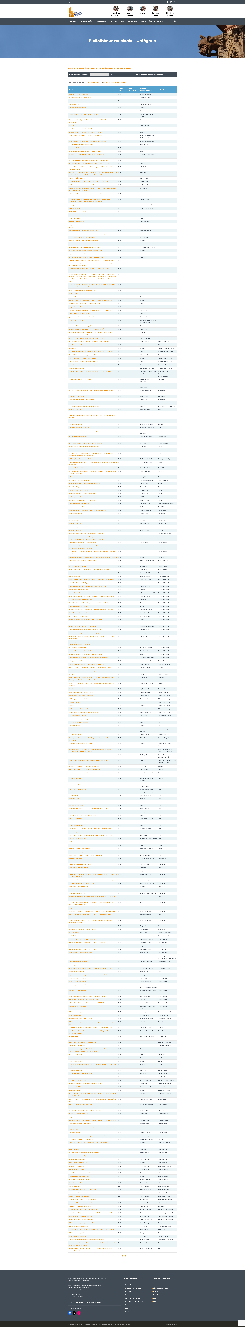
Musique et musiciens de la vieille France (81, 400)
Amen (70, 812)
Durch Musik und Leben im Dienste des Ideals (82, 626)
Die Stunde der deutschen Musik (78, 1114)
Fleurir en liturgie (170, 14)
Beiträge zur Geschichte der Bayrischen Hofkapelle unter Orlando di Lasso (91, 579)
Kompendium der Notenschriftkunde (80, 307)
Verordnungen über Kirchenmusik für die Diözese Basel (86, 443)
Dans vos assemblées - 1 (76, 1061)
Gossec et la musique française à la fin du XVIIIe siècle (85, 855)
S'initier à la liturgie (74, 726)
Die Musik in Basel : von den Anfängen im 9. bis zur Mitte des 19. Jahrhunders (92, 603)
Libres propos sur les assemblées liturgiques (82, 1189)
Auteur (105, 82)
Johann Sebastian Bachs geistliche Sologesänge (84, 712)
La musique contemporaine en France (80, 953)
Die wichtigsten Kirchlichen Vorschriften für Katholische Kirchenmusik (90, 968)
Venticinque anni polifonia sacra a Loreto (81, 1219)
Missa (70, 845)
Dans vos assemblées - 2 (76, 1058)
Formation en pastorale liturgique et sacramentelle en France (88, 760)
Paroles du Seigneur (75, 778)
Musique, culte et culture (76, 421)
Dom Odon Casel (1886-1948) (78, 839)
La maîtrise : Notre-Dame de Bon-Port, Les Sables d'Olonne (87, 338)
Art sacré (142, 13)
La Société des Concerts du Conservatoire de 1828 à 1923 (86, 1003)
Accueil (73, 21)
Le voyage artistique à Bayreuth (78, 1006)
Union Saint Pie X (74, 215)
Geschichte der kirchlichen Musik (79, 868)
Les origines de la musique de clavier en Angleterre (84, 247)
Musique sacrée (130, 14)
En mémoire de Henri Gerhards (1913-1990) (82, 883)
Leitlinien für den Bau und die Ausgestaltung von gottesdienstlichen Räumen (92, 300)
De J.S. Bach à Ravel (75, 932)
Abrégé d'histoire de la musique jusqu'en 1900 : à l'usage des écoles (90, 668)
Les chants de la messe (76, 795)
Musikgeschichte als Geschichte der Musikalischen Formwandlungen (90, 310)
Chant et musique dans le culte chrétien (81, 1183)
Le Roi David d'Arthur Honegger (78, 345)
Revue (114, 21)
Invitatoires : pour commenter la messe (81, 743)
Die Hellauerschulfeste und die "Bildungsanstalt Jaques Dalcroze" (89, 569)
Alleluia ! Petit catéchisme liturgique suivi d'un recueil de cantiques (89, 355)
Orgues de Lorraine (75, 218)
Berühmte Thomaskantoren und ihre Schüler (82, 493)
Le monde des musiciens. (76, 972)
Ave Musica (72, 573)
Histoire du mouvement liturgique (79, 822)
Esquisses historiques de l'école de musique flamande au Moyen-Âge (90, 254)
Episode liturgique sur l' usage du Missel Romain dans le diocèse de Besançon (93, 557)
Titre (87, 82)
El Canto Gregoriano (75, 734)
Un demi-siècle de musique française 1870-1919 (83, 385)
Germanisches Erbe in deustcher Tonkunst (82, 560)
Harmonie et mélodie (75, 729)
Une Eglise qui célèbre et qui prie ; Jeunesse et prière (85, 769)
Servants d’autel (155, 14)
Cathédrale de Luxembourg (77, 107)
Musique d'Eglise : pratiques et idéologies (81, 832)
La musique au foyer (75, 946)
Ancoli (155, 1285)
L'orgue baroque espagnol (77, 871)
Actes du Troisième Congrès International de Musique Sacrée (88, 1143)
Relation (71, 125)
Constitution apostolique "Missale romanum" (82, 543)
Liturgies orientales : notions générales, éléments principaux (87, 510)
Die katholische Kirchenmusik (78, 436)
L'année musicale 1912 (75, 293)
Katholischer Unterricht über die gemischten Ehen (84, 447)
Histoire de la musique (75, 1012)
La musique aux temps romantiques (80, 379)
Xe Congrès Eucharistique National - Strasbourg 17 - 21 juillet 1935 (88, 160)
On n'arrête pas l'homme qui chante (80, 842)
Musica (155, 1291)
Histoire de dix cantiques (76, 1169)
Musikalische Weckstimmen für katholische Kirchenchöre (86, 1239)
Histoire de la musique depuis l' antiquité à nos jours (85, 1223)
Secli (155, 1298)
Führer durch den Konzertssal (78, 613)
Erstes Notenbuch (74, 477)
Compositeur (114, 82)
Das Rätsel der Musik (75, 1133)
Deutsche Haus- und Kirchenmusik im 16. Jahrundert (85, 483)
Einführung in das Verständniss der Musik (81, 459)
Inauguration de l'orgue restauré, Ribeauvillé (82, 244)
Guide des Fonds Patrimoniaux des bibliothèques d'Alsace (87, 431)
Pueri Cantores (158, 1295)
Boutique (132, 21)
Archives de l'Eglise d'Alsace (77, 212)
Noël (70, 517)
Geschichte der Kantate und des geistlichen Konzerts (85, 630)
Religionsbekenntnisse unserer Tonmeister (82, 500)
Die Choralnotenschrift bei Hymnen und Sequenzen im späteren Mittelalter (92, 596)
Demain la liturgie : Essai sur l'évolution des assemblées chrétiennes (90, 829)
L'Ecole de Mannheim (75, 1193)
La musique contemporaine (77, 1236)
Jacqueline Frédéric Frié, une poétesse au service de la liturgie (88, 809)
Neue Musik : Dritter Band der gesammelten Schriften (85, 1083)
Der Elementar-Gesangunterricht (79, 480)
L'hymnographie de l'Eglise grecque (80, 97)
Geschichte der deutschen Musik (79, 503)
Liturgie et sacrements (115, 14)
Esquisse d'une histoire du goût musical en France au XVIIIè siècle (89, 975)
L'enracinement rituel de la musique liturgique (83, 231)
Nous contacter (90, 2)
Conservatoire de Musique (77, 1045)
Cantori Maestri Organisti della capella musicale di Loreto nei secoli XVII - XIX (92, 1213)
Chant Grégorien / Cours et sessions (80, 887)
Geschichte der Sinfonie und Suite (79, 606)
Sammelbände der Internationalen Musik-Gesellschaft (85, 620)
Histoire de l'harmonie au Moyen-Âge (80, 1105)
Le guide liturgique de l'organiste (79, 1179)
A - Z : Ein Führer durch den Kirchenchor (81, 144)
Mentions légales (171, 1324)
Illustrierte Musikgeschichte (77, 222)
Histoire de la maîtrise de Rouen (78, 1226)
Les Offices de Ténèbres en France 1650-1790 (82, 939)
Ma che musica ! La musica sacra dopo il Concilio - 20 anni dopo (89, 181)
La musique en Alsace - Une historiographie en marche (86, 135)
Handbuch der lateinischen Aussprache (81, 695)
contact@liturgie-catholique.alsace (88, 1303)
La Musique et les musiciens (77, 991)
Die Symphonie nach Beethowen (79, 616)
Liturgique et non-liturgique (77, 368)
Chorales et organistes (76, 805)
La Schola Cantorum (75, 524)
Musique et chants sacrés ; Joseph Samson (82, 326)
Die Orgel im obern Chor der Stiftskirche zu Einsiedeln (85, 132)
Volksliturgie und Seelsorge (77, 1159)
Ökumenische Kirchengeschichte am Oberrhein (83, 114)
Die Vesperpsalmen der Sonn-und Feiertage (82, 185)
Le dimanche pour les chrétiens (78, 722)
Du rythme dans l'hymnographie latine (80, 1018)
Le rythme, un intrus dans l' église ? (79, 849)
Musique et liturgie (74, 784)
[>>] (126, 1256)
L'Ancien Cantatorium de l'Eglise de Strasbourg (83, 1156)
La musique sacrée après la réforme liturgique (83, 773)
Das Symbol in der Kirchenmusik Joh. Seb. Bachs (83, 709)
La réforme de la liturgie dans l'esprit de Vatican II (84, 766)
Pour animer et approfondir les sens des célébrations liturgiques (89, 234)
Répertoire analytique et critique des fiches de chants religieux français (91, 351)
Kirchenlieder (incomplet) (77, 178)
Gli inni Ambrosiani (74, 208)
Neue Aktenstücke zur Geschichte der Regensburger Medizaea (88, 671)
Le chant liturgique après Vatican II (79, 1173)
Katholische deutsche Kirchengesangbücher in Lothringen (87, 154)
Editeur (123, 82)
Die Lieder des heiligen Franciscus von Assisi (82, 403)
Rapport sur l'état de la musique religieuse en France (85, 1110)
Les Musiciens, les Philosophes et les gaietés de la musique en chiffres (90, 1027)
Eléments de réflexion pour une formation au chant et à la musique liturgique (92, 880)
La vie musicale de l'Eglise (77, 507)
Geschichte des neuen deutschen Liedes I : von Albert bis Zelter (88, 657)
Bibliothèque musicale (152, 21)
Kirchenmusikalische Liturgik (77, 716)
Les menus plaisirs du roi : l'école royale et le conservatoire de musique (91, 985)
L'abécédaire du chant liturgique (79, 1196)
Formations (101, 21)
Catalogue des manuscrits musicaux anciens (83, 205)
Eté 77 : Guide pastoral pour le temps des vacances (84, 852)
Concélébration (73, 1077)
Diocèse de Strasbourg (161, 1288)
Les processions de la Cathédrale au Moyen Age (84, 1153)
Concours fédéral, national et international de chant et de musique (89, 1146)
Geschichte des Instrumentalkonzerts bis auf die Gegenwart (87, 586)
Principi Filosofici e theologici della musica (82, 1139)
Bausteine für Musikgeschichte (78, 647)
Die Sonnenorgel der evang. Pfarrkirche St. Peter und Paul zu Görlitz (89, 163)
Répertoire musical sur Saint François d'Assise (83, 929)
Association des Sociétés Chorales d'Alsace (82, 129)
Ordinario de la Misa (75, 297)
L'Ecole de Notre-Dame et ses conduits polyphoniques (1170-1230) (89, 341)
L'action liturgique (74, 520)
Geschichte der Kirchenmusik (78, 961)
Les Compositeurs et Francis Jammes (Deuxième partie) (86, 257)
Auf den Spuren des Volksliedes (78, 699)
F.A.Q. (127, 1311)
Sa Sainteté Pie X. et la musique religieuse (81, 1073)
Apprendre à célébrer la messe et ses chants (83, 317)
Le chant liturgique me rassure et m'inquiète (82, 1199)
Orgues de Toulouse (75, 111)
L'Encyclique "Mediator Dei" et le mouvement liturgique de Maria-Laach (90, 835)
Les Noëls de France (75, 410)
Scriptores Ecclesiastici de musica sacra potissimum (85, 468)
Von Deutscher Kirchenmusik (77, 566)
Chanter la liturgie (74, 1186)
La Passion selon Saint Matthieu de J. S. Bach (82, 290)
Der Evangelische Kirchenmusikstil (79, 497)
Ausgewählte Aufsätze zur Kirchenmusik (81, 1117)
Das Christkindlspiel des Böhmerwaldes (81, 692)
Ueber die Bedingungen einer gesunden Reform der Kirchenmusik (89, 719)
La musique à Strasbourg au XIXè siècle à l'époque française (87, 141)
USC (122, 21)
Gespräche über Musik (76, 424)
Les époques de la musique (77, 978)
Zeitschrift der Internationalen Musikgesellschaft (83, 623)
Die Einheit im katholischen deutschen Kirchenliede (84, 440)
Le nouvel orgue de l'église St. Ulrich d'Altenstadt (83, 241)
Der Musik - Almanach (75, 1054)
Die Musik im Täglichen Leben (78, 487)
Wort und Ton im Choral (76, 593)
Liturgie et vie (73, 348)
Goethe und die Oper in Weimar (78, 490)
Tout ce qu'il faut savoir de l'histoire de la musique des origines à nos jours (91, 1229)
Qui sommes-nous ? (75, 2)
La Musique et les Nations (76, 1166)
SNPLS (155, 1301)
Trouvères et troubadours (77, 396)
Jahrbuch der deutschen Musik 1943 (80, 651)
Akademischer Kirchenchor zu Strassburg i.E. (82, 1042)
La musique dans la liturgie (77, 825)
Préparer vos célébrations (134, 1301)
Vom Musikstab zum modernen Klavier (80, 926)
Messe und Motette (74, 702)
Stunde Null (72, 705)
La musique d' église (75, 1015)
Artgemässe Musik (74, 1090)
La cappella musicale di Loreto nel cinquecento (83, 1209)
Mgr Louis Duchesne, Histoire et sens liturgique (83, 815)
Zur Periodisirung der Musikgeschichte (80, 599)
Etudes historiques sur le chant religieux (81, 864)
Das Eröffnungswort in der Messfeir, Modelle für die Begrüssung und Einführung (93, 1120)
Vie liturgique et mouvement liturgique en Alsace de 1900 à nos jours (90, 1136)
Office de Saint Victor (75, 819)
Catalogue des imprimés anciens (79, 428)
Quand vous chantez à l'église (78, 1080)
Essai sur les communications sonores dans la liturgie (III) (86, 329)
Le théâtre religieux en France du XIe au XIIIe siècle (84, 527)
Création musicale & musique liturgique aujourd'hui (84, 303)
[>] (123, 1256)
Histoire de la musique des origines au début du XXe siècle (87, 943)
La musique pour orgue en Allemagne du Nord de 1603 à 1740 (87, 890)
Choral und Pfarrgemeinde (77, 689)
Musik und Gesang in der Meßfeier (79, 313)
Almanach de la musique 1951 (78, 1163)
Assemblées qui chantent (76, 755)
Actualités (86, 21)
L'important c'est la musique (77, 790)
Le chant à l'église (74, 799)
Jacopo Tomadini (74, 956)
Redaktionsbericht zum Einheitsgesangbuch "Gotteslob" (86, 534)
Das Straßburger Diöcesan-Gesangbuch (81, 1206)
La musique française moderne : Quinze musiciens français (87, 996)
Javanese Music (74, 104)
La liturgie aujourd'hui (75, 661)
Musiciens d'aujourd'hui (76, 101)
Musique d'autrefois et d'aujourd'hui (80, 1124)
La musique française (75, 859)
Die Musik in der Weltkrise (76, 1087)
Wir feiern (71, 674)
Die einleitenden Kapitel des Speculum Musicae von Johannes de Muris (91, 609)
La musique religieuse (75, 514)
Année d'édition (96, 82)
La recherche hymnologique (77, 450)
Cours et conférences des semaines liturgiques (83, 358)
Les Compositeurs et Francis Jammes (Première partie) (86, 251)
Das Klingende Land (75, 530)
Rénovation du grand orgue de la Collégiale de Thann (85, 151)
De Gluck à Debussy (75, 936)
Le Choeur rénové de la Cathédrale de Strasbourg (84, 406)
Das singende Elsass (75, 1149)
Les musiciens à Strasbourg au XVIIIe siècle (82, 237)
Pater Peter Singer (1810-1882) (78, 893)
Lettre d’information (132, 1298)
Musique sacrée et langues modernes (80, 1176)
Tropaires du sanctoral (76, 320)
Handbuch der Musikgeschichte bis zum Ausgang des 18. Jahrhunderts (90, 633)
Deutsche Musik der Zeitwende (78, 94)
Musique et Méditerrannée (77, 148)
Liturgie (71, 908)
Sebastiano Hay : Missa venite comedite (81, 1216)
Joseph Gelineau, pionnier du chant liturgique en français (86, 664)
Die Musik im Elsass (74, 1036)
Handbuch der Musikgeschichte (78, 589)
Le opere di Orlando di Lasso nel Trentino (81, 1203)
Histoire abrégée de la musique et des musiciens (84, 999)
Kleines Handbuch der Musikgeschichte (81, 583)
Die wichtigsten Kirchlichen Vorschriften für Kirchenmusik (86, 965)
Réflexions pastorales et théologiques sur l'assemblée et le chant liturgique (92, 911)
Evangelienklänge (74, 576)
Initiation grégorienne (75, 1070)
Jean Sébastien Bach (75, 802)
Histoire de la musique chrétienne (79, 1233)
